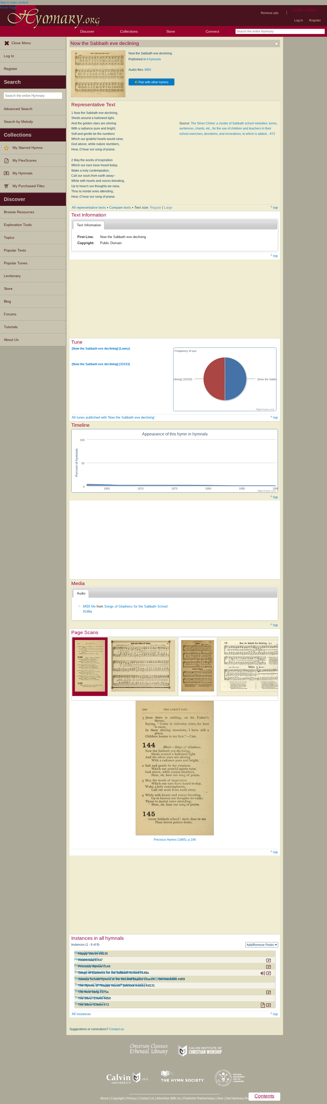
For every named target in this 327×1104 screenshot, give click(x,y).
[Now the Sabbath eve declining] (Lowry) (101, 348)
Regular (155, 207)
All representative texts (89, 207)
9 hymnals (154, 59)
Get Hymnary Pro (238, 1098)
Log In (9, 56)
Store (170, 31)
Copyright (117, 1098)
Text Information (89, 225)
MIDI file (89, 606)
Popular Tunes (15, 263)
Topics (9, 238)
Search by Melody (18, 122)
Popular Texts (15, 250)
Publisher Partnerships (199, 1098)
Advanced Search (18, 109)
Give (220, 1098)
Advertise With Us (168, 1098)
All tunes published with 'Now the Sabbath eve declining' (113, 417)
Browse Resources (19, 212)
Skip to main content (14, 2)
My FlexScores (25, 160)
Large (168, 207)
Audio (81, 593)
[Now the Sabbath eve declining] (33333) (101, 364)
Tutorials (11, 327)
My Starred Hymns (28, 148)
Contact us (116, 1029)
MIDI (148, 70)
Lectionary (12, 276)
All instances (81, 1014)
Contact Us (146, 1098)
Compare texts (120, 207)
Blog (7, 301)
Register (315, 20)
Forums (10, 314)
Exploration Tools (18, 225)
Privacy (131, 1098)
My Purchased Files (28, 186)
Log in (298, 20)
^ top (274, 207)
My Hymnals (22, 173)
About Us (11, 340)
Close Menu (21, 43)
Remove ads (269, 13)
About (104, 1098)
